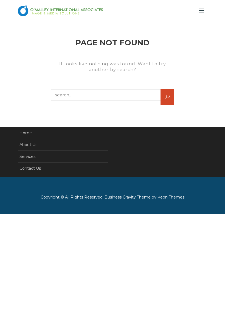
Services (27, 156)
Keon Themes (171, 197)
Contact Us (30, 168)
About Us (28, 144)
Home (25, 132)
